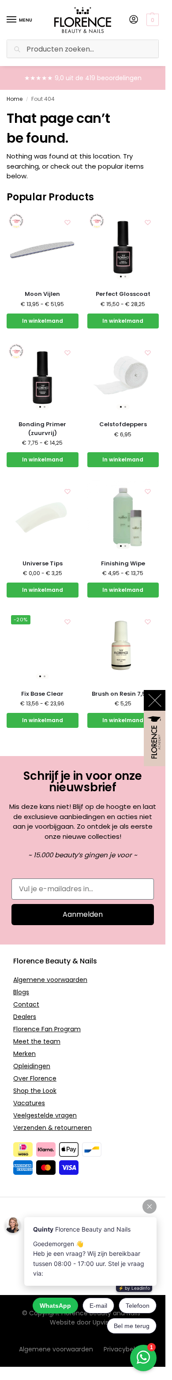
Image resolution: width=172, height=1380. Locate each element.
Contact (26, 1004)
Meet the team (36, 1041)
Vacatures (29, 1103)
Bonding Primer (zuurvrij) (42, 428)
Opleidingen (31, 1066)
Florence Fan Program (47, 1029)
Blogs (21, 992)
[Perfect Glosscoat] (123, 247)
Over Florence (34, 1078)
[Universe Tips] (43, 516)
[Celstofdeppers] (123, 377)
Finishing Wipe (123, 563)
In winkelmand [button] (122, 459)
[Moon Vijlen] (43, 247)
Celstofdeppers (123, 424)
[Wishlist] (67, 222)
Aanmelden (83, 914)
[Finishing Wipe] (123, 516)
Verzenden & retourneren (52, 1127)
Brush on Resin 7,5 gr (123, 694)
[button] (154, 20)
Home (14, 99)
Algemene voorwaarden (50, 979)
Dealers (24, 1016)
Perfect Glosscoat (123, 294)
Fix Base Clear (42, 694)
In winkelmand (42, 321)
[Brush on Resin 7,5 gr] (123, 647)
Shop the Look (34, 1090)
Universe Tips (42, 563)
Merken (24, 1053)
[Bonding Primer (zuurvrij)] (43, 377)
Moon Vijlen (42, 294)
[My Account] (133, 20)
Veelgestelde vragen (45, 1115)
